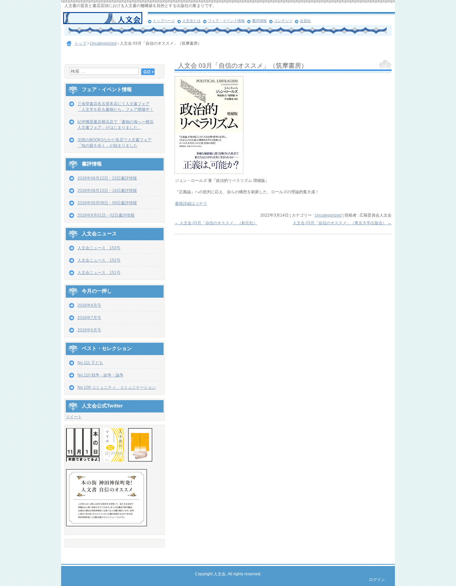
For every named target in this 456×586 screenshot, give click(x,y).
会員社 (305, 21)
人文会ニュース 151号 (99, 272)
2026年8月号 (89, 305)
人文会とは (191, 21)
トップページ (164, 21)
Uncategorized (328, 215)
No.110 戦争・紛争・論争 (100, 375)
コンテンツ (283, 21)
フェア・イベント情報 (226, 21)
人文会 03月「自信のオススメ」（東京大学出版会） (342, 223)
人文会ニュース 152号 (99, 260)
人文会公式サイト (105, 18)
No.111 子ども (90, 362)
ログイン (377, 579)
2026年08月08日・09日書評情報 (107, 203)
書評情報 (259, 21)
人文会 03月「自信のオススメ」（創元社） (216, 223)
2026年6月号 (89, 330)
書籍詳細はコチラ (191, 203)
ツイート (74, 416)
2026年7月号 (89, 317)
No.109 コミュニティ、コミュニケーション (116, 387)
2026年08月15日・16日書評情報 (107, 190)
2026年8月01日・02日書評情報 (106, 215)
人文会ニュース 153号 (99, 248)
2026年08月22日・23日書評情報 (107, 178)
